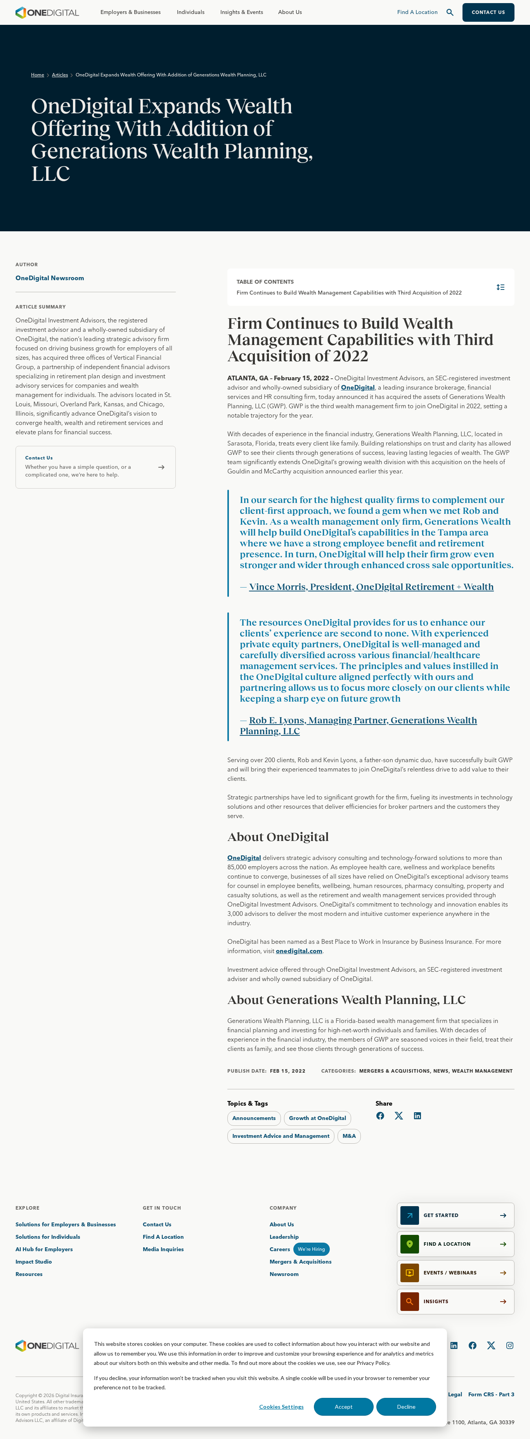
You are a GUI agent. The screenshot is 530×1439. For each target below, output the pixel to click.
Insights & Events (241, 12)
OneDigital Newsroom (50, 278)
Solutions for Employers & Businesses (66, 1224)
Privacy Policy (373, 1362)
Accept (344, 1406)
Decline (406, 1406)
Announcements (254, 1118)
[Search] (450, 12)
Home (37, 75)
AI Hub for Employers (45, 1249)
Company (283, 1208)
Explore (28, 1208)
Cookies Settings (281, 1406)
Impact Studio (34, 1261)
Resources (29, 1274)
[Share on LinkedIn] (417, 1115)
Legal (455, 1394)
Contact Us (157, 1224)
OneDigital (358, 387)
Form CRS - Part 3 (491, 1394)
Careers (280, 1249)
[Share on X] (399, 1115)
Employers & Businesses (130, 12)
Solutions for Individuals (48, 1236)
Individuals (190, 12)
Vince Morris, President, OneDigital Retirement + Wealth (371, 586)
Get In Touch (162, 1208)
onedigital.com (299, 951)
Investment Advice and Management (280, 1135)
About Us (290, 12)
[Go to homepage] (47, 12)
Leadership (284, 1236)
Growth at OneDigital (317, 1118)
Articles (60, 75)
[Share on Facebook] (380, 1115)
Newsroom (284, 1274)
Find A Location (163, 1236)
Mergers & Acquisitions (301, 1261)
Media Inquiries (163, 1249)
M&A (349, 1135)
